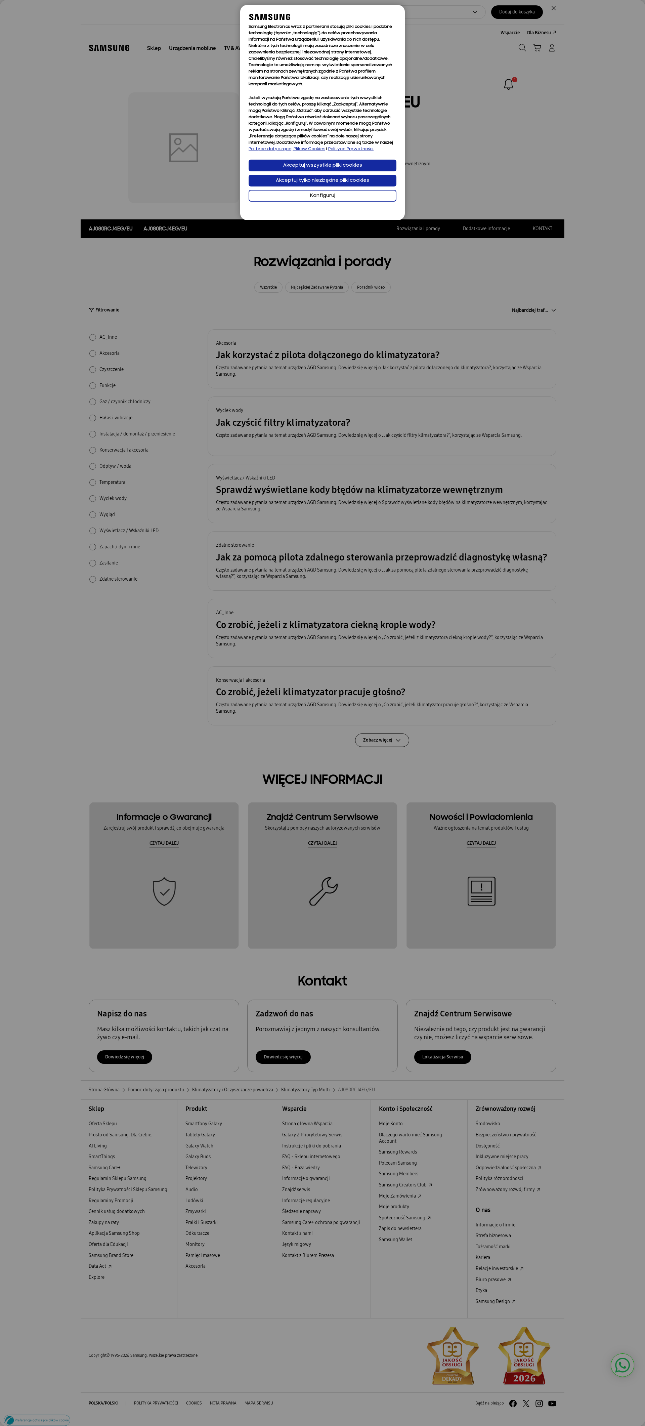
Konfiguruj (322, 195)
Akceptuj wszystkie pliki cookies (322, 165)
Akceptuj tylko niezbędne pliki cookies (322, 180)
